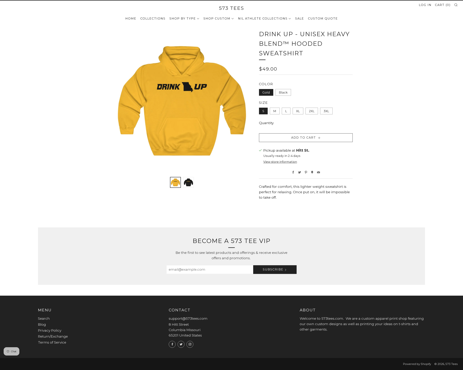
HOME (130, 18)
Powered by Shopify (417, 364)
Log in (425, 5)
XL (298, 111)
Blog (42, 324)
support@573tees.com (188, 318)
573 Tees (231, 8)
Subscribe (273, 269)
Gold (266, 92)
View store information (280, 162)
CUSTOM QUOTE (323, 18)
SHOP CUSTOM (216, 18)
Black (283, 92)
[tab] (175, 182)
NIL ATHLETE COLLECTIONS (263, 18)
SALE (299, 18)
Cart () (443, 5)
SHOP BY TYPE (182, 18)
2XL (312, 111)
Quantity (266, 123)
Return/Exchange (53, 336)
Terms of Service (52, 342)
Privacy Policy (49, 330)
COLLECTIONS (152, 18)
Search (44, 318)
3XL (326, 111)
